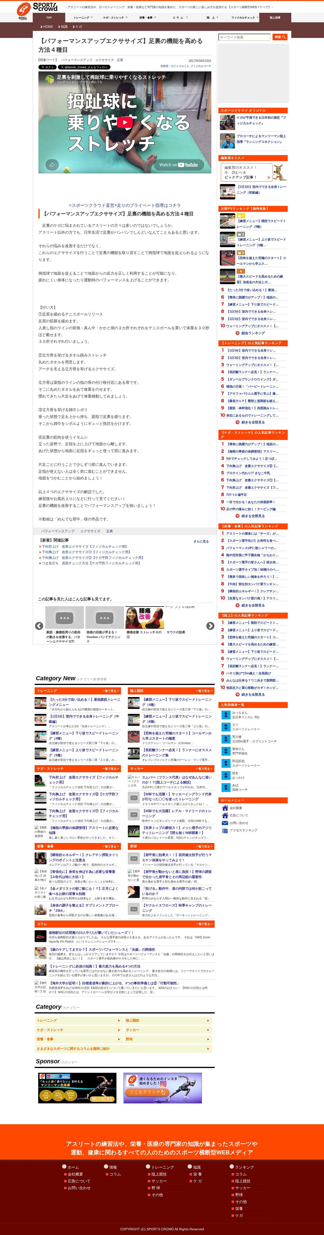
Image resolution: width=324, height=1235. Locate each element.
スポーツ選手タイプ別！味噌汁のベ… (252, 569)
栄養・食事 (146, 17)
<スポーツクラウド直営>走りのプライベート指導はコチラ (125, 205)
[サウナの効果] (185, 624)
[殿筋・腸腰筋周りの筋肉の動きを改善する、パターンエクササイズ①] (64, 624)
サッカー (159, 1181)
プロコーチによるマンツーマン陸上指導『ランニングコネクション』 (261, 138)
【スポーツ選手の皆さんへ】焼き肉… (252, 562)
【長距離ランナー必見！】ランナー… (252, 372)
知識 (64, 26)
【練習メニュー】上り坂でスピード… (252, 630)
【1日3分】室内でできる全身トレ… (251, 311)
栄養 (239, 1209)
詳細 (78, 704)
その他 (157, 1195)
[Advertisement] (125, 188)
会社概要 (236, 808)
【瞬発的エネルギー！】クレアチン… (252, 591)
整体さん (240, 751)
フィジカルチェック (243, 17)
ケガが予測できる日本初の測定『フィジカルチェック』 (261, 120)
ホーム (73, 1167)
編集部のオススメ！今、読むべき (241, 172)
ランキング (244, 1167)
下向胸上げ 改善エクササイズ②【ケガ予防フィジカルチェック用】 (93, 558)
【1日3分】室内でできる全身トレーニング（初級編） (261, 189)
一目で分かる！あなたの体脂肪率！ (251, 502)
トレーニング (81, 17)
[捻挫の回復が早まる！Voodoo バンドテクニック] (104, 624)
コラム (179, 17)
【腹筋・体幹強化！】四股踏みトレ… (252, 408)
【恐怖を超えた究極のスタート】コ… (252, 637)
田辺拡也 (246, 763)
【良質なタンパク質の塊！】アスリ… (252, 598)
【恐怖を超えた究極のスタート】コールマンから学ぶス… (261, 260)
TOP (49, 17)
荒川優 (254, 739)
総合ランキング (253, 333)
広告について (239, 815)
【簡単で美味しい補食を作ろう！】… (252, 576)
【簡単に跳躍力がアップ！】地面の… (252, 297)
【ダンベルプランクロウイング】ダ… (252, 379)
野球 (239, 1195)
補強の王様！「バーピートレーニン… (252, 386)
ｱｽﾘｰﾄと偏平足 (236, 494)
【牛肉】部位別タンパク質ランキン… (252, 584)
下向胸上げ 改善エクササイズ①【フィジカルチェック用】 (87, 552)
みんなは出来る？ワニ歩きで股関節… (252, 680)
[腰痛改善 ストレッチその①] (144, 624)
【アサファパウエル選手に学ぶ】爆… (252, 393)
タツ (246, 727)
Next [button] (208, 624)
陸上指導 (275, 17)
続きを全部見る (253, 422)
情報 (113, 1167)
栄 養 (197, 1174)
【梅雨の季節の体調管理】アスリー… (252, 451)
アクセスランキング (244, 830)
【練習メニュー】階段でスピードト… (252, 622)
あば (240, 787)
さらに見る (201, 541)
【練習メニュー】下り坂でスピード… (252, 304)
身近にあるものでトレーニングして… (252, 415)
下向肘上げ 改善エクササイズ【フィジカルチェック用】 (85, 546)
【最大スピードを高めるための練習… (252, 644)
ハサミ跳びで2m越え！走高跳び (248, 673)
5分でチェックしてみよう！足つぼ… (251, 458)
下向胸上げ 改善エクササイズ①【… (252, 480)
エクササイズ (104, 60)
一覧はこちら (79, 1021)
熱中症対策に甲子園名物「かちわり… (252, 555)
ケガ (78, 26)
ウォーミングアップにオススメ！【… (252, 326)
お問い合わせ (239, 823)
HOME (48, 26)
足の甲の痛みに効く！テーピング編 (251, 509)
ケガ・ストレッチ (113, 17)
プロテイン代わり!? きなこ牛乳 (248, 473)
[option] (64, 624)
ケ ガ (197, 1181)
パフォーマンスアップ (76, 60)
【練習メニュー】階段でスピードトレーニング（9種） (261, 223)
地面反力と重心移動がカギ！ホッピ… (252, 687)
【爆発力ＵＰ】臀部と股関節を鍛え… (252, 401)
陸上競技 (159, 1174)
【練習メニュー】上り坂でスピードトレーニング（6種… (261, 242)
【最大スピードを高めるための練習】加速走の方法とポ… (260, 279)
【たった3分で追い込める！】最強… (251, 290)
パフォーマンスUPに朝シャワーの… (251, 548)
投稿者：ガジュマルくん (175, 66)
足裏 (120, 60)
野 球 (156, 1188)
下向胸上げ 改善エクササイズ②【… (252, 466)
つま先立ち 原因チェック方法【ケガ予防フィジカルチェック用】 (92, 563)
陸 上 (211, 17)
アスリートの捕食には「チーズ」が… (252, 533)
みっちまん (245, 715)
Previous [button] (36, 624)
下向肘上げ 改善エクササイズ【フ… (252, 487)
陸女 (238, 775)
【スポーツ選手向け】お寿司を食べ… (252, 540)
